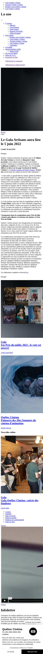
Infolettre (8, 514)
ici (27, 272)
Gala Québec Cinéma (12, 3)
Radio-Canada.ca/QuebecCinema (23, 170)
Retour (3, 132)
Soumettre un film (11, 57)
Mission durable (10, 518)
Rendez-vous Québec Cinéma (15, 7)
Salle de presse (10, 516)
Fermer (3, 526)
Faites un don (10, 522)
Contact (8, 512)
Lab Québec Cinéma (12, 9)
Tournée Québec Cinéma (14, 5)
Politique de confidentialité (14, 520)
